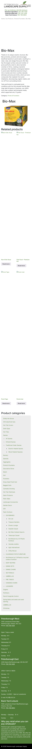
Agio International (13, 547)
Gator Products (8, 495)
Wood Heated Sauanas (15, 452)
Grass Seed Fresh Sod (10, 482)
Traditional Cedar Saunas (13, 445)
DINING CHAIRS (11, 569)
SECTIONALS (10, 573)
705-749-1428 (22, 12)
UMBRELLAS (10, 576)
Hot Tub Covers (8, 425)
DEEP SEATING (10, 563)
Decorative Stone (8, 468)
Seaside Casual (13, 529)
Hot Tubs (6, 432)
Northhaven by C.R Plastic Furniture (16, 540)
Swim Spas (6, 428)
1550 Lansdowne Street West (10, 621)
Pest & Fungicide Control (11, 596)
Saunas (5, 435)
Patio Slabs (6, 499)
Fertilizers (6, 593)
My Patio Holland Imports (16, 532)
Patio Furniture (7, 512)
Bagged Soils (7, 485)
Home (3, 18)
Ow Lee (10, 519)
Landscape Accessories (10, 502)
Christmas (6, 608)
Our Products (9, 18)
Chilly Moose (12, 551)
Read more (6, 264)
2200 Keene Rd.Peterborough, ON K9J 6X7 (14, 662)
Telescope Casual (13, 535)
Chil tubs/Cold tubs (9, 422)
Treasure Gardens (13, 522)
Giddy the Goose (8, 418)
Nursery (5, 455)
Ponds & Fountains (9, 465)
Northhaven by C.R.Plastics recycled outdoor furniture (17, 558)
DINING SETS (10, 566)
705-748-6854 (22, 15)
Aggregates (6, 462)
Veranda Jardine (13, 544)
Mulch (5, 472)
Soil (4, 475)
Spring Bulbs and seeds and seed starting (13, 600)
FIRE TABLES (10, 579)
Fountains (6, 478)
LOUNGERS (9, 586)
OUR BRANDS (10, 515)
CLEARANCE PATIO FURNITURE (16, 554)
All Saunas (9, 438)
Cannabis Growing (9, 488)
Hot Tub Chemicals (9, 492)
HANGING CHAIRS (11, 583)
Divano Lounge (13, 525)
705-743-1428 (22, 13)
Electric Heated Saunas (15, 448)
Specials (5, 458)
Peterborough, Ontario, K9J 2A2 (11, 623)
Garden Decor (7, 505)
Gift (4, 509)
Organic (5, 589)
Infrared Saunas (11, 442)
